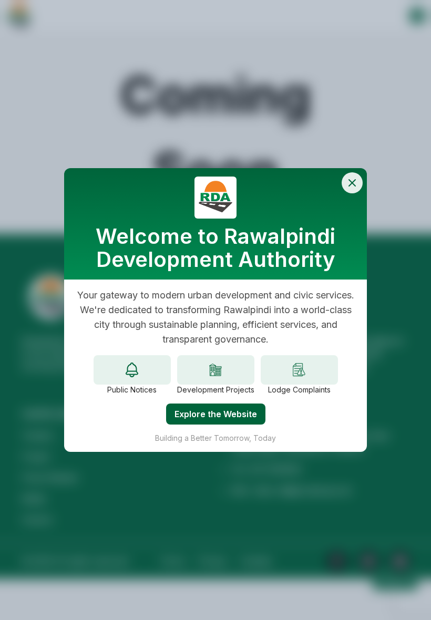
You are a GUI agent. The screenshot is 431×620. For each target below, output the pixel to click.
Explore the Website (216, 414)
